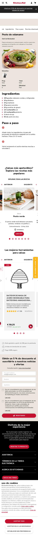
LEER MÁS (19, 234)
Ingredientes (9, 29)
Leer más (7, 397)
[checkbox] (3, 390)
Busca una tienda (10, 478)
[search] (6, 3)
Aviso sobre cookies (27, 506)
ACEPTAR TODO (19, 521)
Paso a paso (19, 29)
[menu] (3, 3)
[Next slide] (33, 279)
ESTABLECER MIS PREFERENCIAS (19, 531)
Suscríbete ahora (35, 267)
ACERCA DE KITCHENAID (12, 469)
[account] (31, 3)
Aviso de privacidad (25, 368)
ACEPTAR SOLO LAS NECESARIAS (19, 526)
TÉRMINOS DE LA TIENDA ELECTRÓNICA (13, 462)
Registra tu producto (19, 447)
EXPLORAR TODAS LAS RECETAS (19, 179)
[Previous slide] (6, 279)
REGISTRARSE (20, 416)
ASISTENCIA (7, 455)
